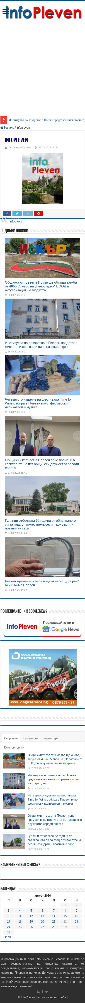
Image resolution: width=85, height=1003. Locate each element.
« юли (7, 937)
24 (8, 927)
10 (8, 916)
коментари (51, 738)
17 (8, 921)
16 (76, 916)
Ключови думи (14, 747)
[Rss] (38, 992)
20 (42, 921)
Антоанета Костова (20, 147)
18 (20, 921)
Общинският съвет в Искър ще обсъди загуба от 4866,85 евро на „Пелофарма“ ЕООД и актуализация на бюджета (41, 286)
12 (31, 916)
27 (42, 927)
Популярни (30, 738)
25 (20, 927)
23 (76, 921)
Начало (8, 127)
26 (31, 927)
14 (53, 916)
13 (42, 916)
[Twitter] (47, 992)
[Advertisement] (42, 69)
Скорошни (11, 738)
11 (19, 916)
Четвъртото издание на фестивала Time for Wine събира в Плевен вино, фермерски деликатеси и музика (38, 403)
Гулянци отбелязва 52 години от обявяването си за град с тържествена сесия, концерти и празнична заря (40, 524)
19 (31, 921)
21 (53, 921)
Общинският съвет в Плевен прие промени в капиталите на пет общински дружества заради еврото (42, 464)
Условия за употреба (51, 997)
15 (65, 916)
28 (53, 927)
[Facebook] (42, 992)
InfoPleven (28, 997)
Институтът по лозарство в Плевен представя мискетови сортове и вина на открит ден (41, 345)
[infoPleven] (42, 12)
